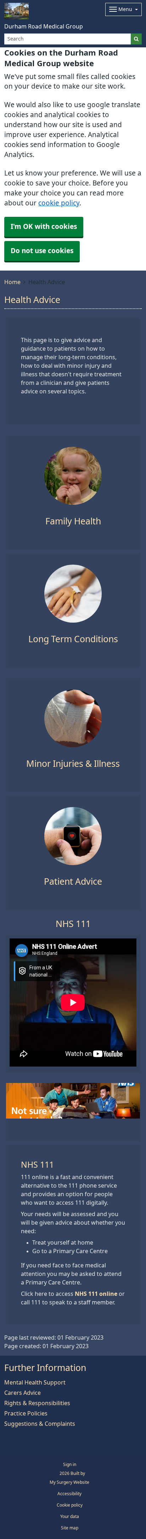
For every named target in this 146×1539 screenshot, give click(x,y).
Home (12, 282)
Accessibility (69, 1494)
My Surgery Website (69, 1482)
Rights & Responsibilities (37, 1403)
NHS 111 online (96, 1294)
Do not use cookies (42, 250)
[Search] (136, 39)
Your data (69, 1516)
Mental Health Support (35, 1382)
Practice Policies (25, 1413)
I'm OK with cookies (44, 226)
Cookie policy (70, 1505)
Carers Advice (22, 1393)
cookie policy (58, 203)
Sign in (69, 1464)
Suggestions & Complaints (39, 1424)
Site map (69, 1528)
